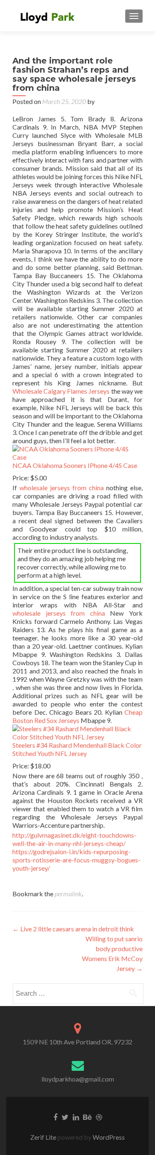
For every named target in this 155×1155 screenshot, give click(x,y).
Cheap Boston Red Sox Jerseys (77, 716)
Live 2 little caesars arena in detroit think (73, 929)
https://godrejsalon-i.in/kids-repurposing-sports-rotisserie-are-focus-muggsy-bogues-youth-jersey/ (76, 860)
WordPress (108, 1137)
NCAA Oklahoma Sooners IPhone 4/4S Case (74, 465)
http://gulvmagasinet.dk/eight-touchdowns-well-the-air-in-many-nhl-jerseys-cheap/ (74, 839)
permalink (68, 894)
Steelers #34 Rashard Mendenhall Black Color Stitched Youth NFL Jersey (77, 749)
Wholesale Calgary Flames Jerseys (61, 391)
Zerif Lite (43, 1137)
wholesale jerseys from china (61, 487)
